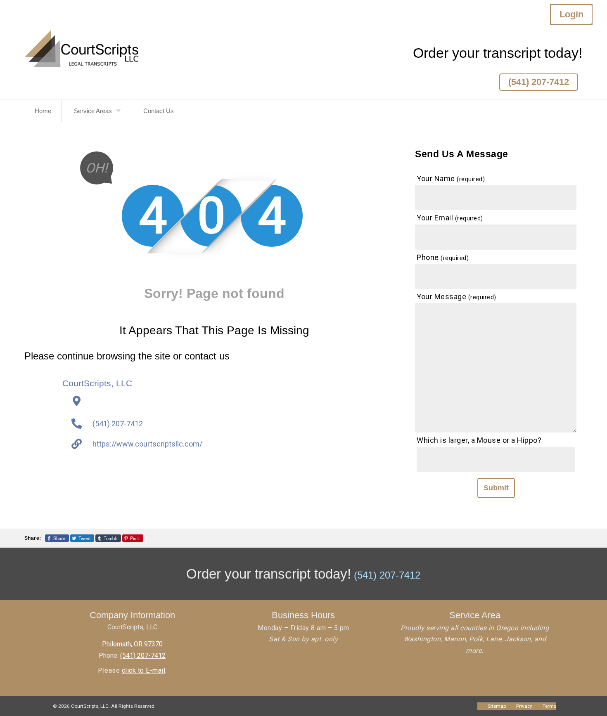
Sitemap (497, 706)
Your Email (450, 217)
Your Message (456, 296)
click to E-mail (144, 670)
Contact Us (158, 110)
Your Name (451, 178)
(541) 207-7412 (538, 82)
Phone (443, 257)
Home (43, 110)
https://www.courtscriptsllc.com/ (147, 444)
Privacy (524, 706)
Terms (549, 706)
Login (571, 14)
